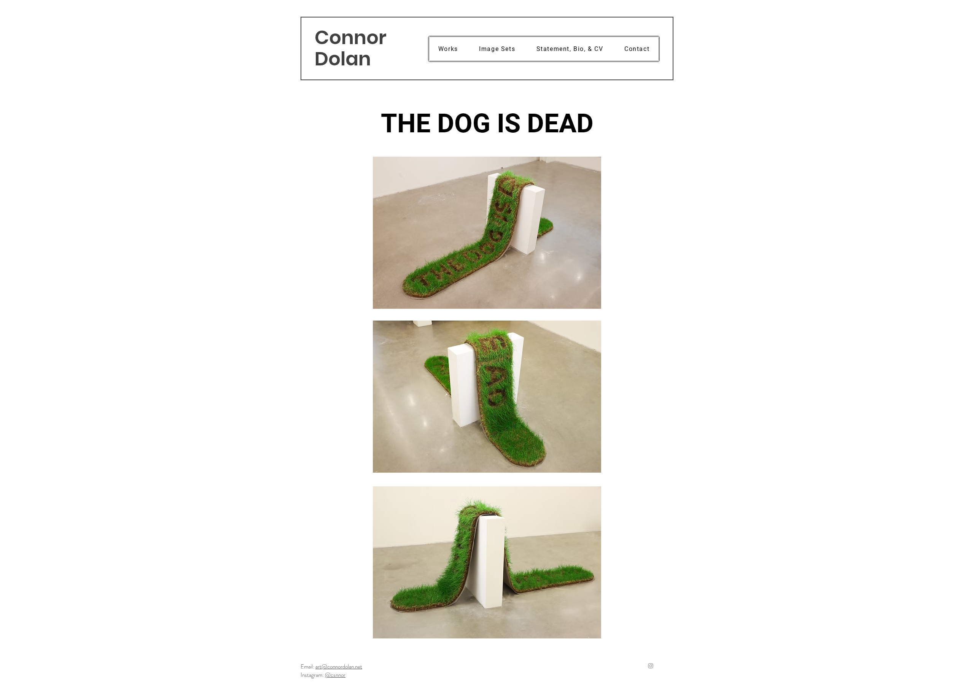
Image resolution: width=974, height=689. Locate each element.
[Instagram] (650, 665)
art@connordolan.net (338, 666)
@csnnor (335, 675)
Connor (351, 37)
